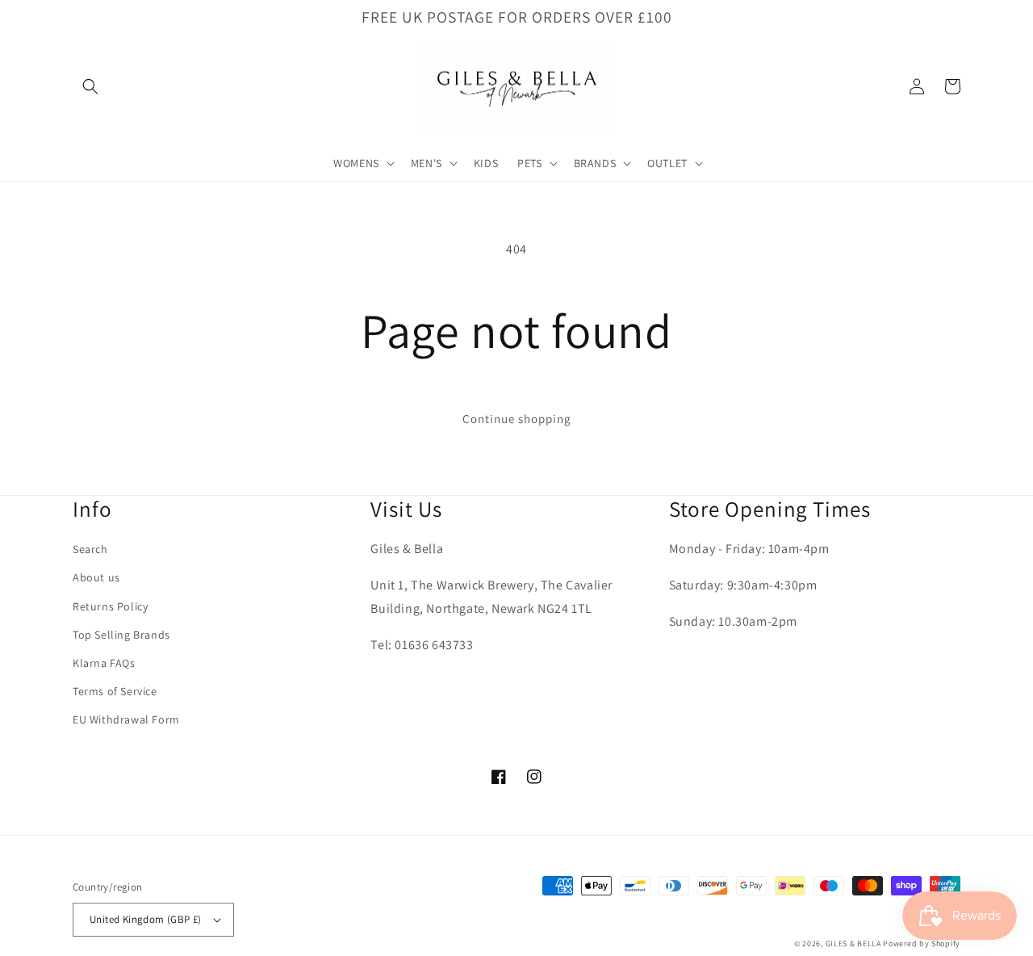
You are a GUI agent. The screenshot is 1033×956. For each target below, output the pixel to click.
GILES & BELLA (853, 943)
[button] (90, 86)
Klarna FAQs (104, 663)
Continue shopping (516, 418)
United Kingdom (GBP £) (146, 919)
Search (90, 549)
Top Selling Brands (121, 634)
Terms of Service (115, 691)
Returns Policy (110, 606)
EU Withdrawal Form (126, 719)
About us (96, 577)
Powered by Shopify (921, 943)
